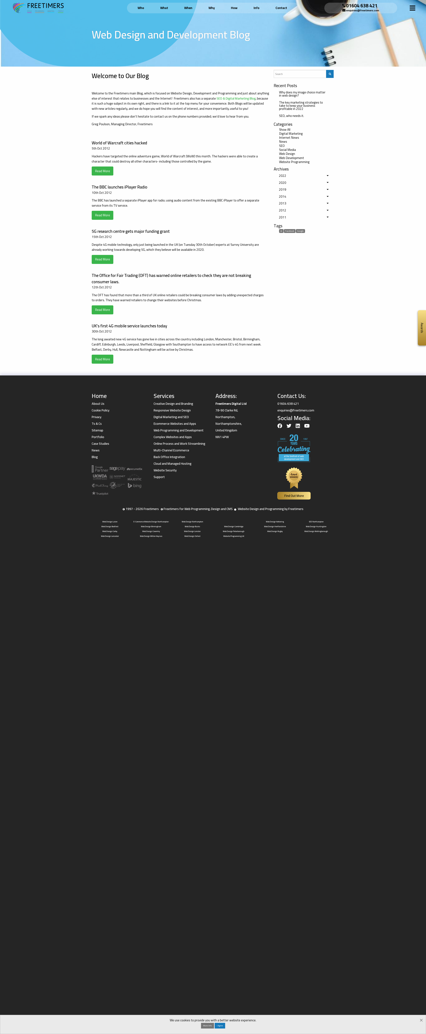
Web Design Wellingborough (316, 531)
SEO (282, 146)
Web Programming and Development (179, 430)
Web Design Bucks (192, 526)
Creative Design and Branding (173, 404)
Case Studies (100, 444)
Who (141, 8)
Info (256, 8)
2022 (282, 176)
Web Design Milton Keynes (151, 536)
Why (212, 8)
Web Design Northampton (192, 521)
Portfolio (98, 437)
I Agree (220, 1026)
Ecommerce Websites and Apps (175, 424)
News (283, 142)
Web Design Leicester (110, 536)
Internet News (289, 138)
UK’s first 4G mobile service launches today (129, 326)
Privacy (96, 417)
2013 (282, 203)
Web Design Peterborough (233, 531)
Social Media (287, 150)
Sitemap (97, 430)
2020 (282, 183)
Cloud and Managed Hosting (172, 464)
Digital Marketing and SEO (171, 417)
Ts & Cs (97, 424)
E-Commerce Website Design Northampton (151, 521)
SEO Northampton (316, 521)
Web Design (287, 154)
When (188, 8)
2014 (282, 196)
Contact (281, 8)
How (234, 8)
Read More (102, 171)
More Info (207, 1026)
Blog (95, 457)
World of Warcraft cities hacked (119, 143)
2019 (282, 189)
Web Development (291, 158)
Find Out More (294, 496)
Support (159, 477)
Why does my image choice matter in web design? (302, 93)
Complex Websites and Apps (173, 437)
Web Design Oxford (192, 536)
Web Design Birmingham (151, 526)
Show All (284, 130)
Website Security (165, 470)
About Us (98, 404)
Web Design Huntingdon (316, 526)
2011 (282, 217)
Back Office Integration (169, 457)
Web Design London (192, 531)
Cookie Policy (100, 410)
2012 (282, 210)
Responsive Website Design (172, 410)
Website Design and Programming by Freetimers (270, 509)
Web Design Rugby (275, 531)
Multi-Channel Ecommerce (171, 450)
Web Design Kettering (275, 521)
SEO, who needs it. (291, 116)
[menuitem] (141, 7)
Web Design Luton (109, 521)
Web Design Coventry (151, 531)
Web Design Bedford (109, 526)
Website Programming (294, 162)
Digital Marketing (291, 134)
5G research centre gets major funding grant (131, 231)
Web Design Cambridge (233, 526)
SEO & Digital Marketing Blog (236, 98)
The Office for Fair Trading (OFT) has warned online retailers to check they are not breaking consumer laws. (171, 278)
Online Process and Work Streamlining (179, 444)
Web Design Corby (109, 531)
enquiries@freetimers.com (362, 10)
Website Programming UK (233, 536)
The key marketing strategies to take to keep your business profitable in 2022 (301, 105)
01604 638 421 (361, 5)
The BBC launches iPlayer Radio (119, 187)
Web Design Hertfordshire (275, 526)
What (164, 8)
